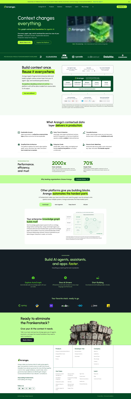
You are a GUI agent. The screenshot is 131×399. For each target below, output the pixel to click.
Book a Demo (27, 340)
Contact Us (121, 6)
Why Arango (85, 6)
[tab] (45, 204)
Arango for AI (42, 6)
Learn (76, 6)
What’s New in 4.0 (25, 42)
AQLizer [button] (85, 204)
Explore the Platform (43, 42)
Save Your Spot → (98, 1)
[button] (129, 2)
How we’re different (29, 93)
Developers (69, 6)
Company (97, 349)
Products (51, 6)
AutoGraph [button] (45, 204)
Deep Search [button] (72, 204)
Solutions (59, 6)
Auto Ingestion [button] (59, 204)
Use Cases (59, 371)
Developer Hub (79, 349)
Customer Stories (81, 179)
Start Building (98, 282)
